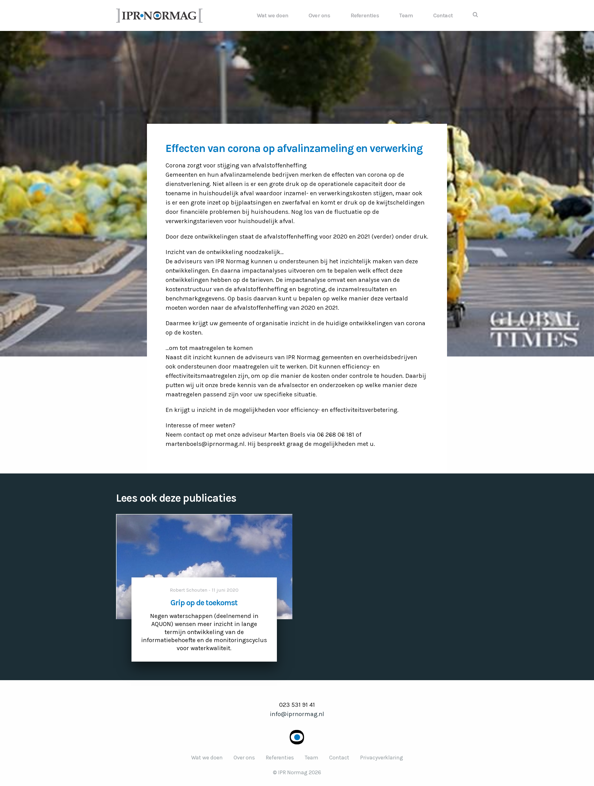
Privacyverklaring (381, 757)
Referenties (365, 15)
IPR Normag (159, 15)
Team (406, 15)
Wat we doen (272, 15)
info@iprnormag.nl (297, 714)
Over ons (319, 15)
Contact (443, 15)
